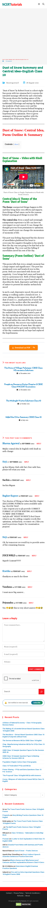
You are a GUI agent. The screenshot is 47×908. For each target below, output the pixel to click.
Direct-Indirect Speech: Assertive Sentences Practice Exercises (21, 855)
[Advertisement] (23, 33)
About (27, 896)
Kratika (7, 571)
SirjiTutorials (22, 901)
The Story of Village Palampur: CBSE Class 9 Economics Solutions (23, 369)
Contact (9, 893)
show (16, 144)
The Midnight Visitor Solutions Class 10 (23, 400)
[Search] (41, 692)
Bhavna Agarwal (11, 443)
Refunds (20, 896)
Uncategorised (9, 61)
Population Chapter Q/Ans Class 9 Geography (19, 762)
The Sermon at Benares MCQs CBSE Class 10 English (22, 740)
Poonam (6, 839)
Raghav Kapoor (10, 495)
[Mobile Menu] (39, 4)
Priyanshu (6, 815)
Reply (39, 443)
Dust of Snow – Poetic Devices (26, 851)
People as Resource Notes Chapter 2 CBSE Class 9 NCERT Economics (23, 385)
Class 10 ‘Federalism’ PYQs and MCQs (17, 766)
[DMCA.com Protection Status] (23, 904)
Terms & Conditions (32, 893)
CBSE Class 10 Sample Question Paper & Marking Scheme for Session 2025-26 (21, 757)
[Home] (3, 61)
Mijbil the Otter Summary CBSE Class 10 (23, 417)
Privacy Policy (18, 893)
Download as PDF (25, 347)
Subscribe (36, 703)
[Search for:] (42, 4)
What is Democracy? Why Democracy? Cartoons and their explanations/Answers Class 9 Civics (23, 861)
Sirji (5, 461)
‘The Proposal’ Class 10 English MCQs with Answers (22, 775)
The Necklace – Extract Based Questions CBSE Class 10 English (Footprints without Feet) (23, 736)
